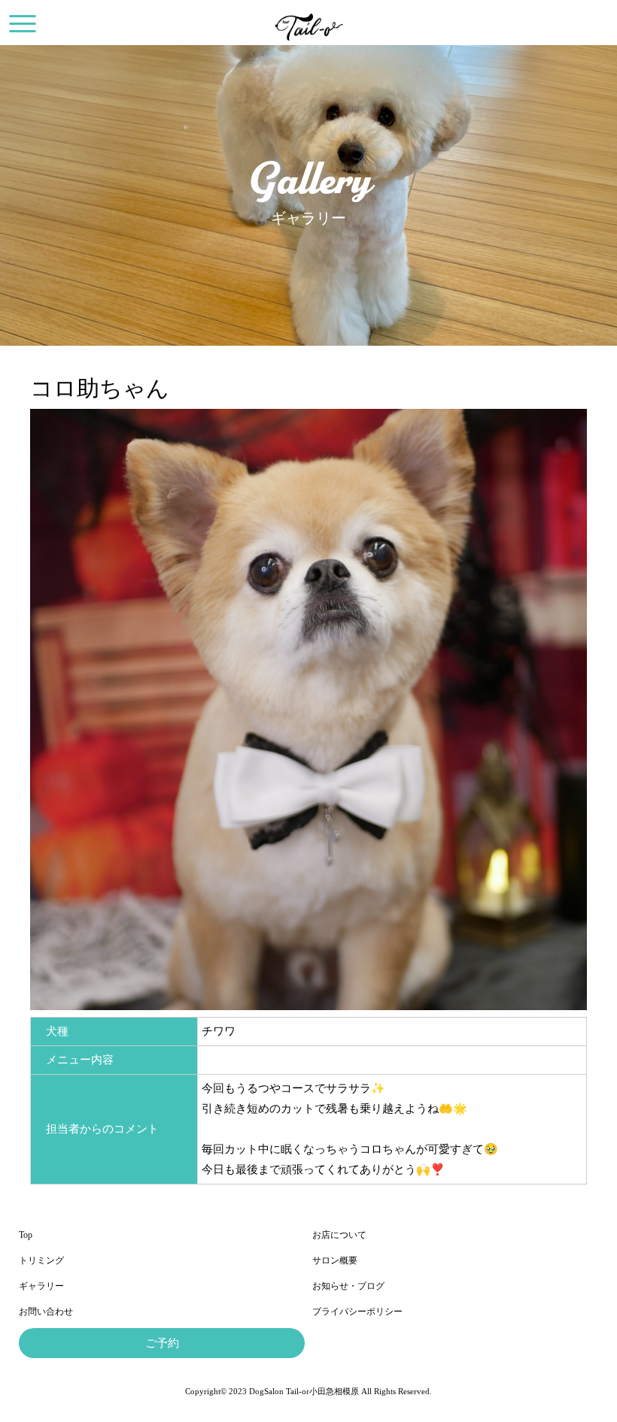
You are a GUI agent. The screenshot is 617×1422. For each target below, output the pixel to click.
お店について (339, 1235)
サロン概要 (334, 1260)
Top (25, 1235)
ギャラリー (41, 1286)
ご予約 (162, 1343)
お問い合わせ (46, 1311)
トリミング (41, 1260)
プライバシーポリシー (357, 1311)
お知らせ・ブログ (348, 1286)
